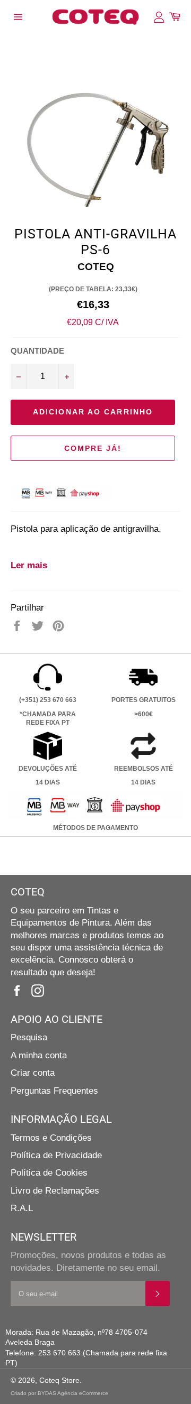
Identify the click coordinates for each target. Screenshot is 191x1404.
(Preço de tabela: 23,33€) (93, 289)
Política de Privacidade (56, 1155)
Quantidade (37, 350)
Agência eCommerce (82, 1393)
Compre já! (93, 448)
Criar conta (33, 1073)
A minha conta (39, 1055)
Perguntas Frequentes (54, 1091)
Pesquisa (29, 1037)
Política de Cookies (49, 1173)
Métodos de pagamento (95, 828)
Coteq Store (59, 1380)
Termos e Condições (51, 1138)
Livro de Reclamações (55, 1191)
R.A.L (22, 1208)
